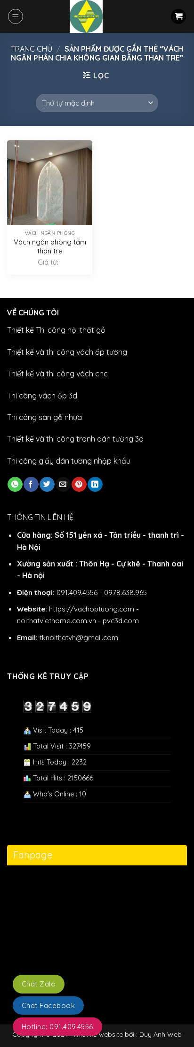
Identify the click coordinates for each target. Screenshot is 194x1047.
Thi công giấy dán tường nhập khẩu (68, 461)
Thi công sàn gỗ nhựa (44, 417)
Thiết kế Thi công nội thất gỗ (56, 330)
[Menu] (15, 16)
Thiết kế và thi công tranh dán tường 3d (75, 438)
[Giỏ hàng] (178, 16)
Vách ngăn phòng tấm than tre (50, 246)
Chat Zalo (39, 983)
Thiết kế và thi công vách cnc (57, 373)
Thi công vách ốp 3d (42, 395)
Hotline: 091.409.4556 (57, 1026)
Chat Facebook (48, 1005)
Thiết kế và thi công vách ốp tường (67, 352)
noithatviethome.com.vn (56, 620)
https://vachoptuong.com (91, 608)
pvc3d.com (121, 620)
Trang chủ (31, 48)
